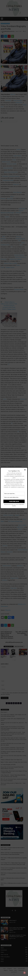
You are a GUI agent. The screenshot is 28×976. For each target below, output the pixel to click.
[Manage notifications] (24, 973)
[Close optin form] (25, 470)
